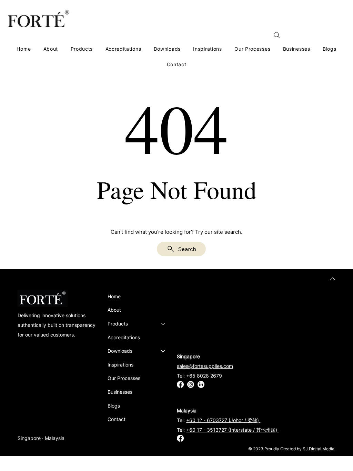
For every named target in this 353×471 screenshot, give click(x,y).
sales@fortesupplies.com (205, 366)
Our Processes (124, 378)
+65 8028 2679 (204, 376)
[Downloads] (163, 351)
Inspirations (120, 365)
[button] (81, 48)
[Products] (163, 324)
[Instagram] (190, 384)
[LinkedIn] (201, 384)
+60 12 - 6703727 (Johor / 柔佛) (223, 420)
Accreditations (124, 337)
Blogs (114, 406)
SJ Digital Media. (319, 448)
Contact (116, 419)
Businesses (120, 392)
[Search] (277, 35)
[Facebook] (180, 384)
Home (114, 296)
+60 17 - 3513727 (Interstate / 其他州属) (232, 430)
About (114, 310)
